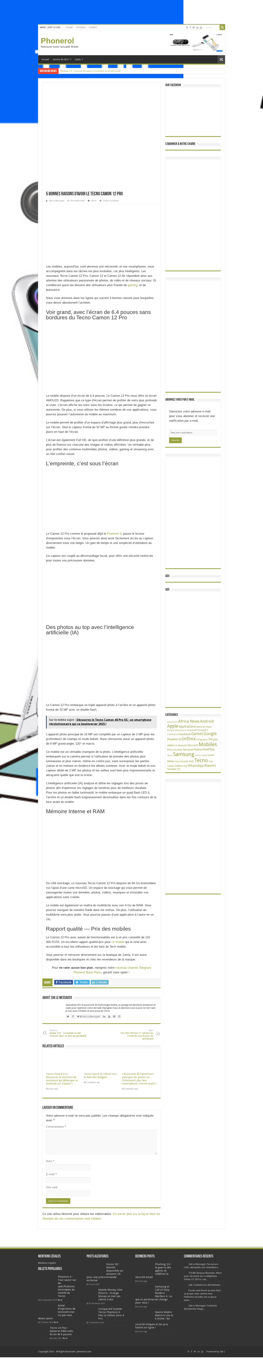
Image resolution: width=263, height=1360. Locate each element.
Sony (176, 761)
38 (66, 1338)
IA (180, 739)
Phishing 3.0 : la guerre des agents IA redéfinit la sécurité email (90, 71)
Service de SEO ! (61, 59)
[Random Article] (221, 59)
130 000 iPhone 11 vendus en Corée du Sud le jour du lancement (136, 1034)
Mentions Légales (47, 1263)
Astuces (201, 726)
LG (176, 745)
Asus (208, 726)
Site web (51, 1187)
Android (207, 721)
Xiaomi (210, 765)
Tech (191, 761)
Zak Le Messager (56, 201)
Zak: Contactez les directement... (204, 1285)
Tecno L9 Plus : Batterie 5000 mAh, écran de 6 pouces (62, 1331)
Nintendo (188, 749)
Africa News (188, 721)
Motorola (172, 749)
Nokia (198, 749)
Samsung (183, 754)
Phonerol (57, 40)
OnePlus (208, 749)
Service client (201, 755)
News (179, 750)
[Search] (222, 27)
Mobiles (208, 744)
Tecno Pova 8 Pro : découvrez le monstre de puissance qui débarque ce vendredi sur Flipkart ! (62, 1078)
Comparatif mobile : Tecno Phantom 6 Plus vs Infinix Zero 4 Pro (111, 1313)
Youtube (171, 769)
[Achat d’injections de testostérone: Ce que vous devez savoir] (47, 1310)
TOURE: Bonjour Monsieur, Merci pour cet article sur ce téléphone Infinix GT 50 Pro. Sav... (203, 1276)
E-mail (51, 1174)
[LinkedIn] (197, 27)
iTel (210, 739)
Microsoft (193, 745)
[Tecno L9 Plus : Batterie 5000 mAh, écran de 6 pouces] (43, 1331)
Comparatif (191, 730)
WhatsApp (196, 765)
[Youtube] (200, 27)
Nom (50, 1161)
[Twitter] (193, 27)
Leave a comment (111, 201)
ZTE (178, 769)
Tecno (93, 201)
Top (210, 761)
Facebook (185, 734)
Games (197, 734)
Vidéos (179, 765)
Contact (93, 27)
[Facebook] (190, 27)
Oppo (169, 755)
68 (61, 1300)
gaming (132, 285)
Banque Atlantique (176, 730)
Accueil (69, 27)
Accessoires (172, 722)
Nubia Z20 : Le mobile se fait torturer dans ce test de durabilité (68, 1033)
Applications (187, 726)
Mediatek (182, 745)
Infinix (189, 738)
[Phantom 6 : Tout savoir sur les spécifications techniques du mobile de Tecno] (47, 1286)
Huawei (172, 739)
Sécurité (184, 761)
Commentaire (56, 1126)
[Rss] (187, 27)
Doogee (202, 730)
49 (57, 1322)
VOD (185, 766)
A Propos (80, 27)
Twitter (170, 766)
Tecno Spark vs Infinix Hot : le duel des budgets (101, 1075)
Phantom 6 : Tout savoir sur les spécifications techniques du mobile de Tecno (67, 1286)
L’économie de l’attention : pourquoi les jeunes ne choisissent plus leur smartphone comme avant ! (139, 1078)
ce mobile (117, 942)
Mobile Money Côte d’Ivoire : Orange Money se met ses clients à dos (110, 1294)
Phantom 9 (114, 533)
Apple (172, 726)
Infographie (202, 739)
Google (210, 733)
